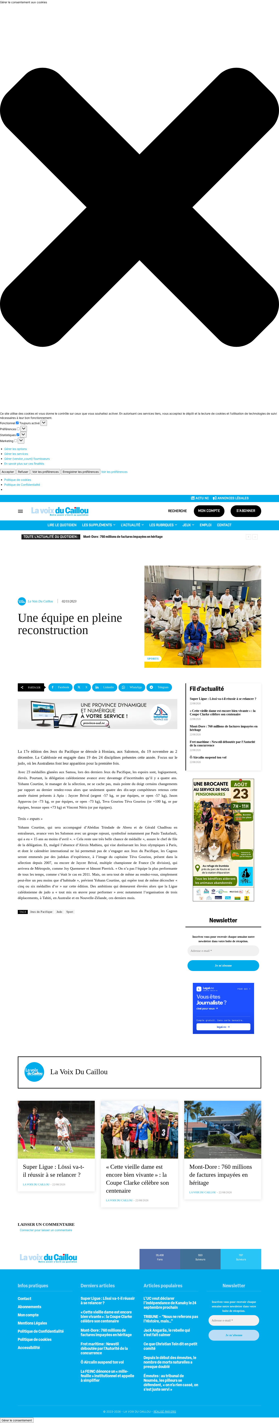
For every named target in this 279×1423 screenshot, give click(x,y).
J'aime (160, 1250)
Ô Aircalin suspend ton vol (208, 757)
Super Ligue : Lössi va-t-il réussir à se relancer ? (223, 698)
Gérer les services (16, 453)
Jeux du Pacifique (41, 911)
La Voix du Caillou (40, 601)
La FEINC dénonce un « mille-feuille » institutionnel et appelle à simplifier (107, 1376)
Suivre (200, 1250)
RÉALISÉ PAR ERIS (165, 1411)
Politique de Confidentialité (22, 484)
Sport (69, 911)
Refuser (23, 471)
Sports (153, 658)
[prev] (248, 536)
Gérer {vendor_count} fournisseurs (27, 458)
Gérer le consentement (17, 1420)
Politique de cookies (17, 479)
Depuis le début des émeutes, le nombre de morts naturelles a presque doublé (170, 1362)
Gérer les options (15, 449)
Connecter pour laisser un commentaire (46, 1230)
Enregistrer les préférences (81, 471)
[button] (139, 207)
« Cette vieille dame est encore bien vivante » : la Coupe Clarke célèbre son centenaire (223, 712)
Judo (59, 911)
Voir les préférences (45, 471)
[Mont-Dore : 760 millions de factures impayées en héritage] (222, 1130)
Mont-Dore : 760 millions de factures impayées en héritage (123, 537)
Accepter (8, 471)
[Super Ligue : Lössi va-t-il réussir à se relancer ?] (56, 1130)
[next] (255, 536)
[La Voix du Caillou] (22, 601)
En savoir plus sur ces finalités (24, 463)
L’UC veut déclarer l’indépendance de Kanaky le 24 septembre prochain (170, 1303)
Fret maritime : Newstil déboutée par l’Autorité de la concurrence (104, 1348)
